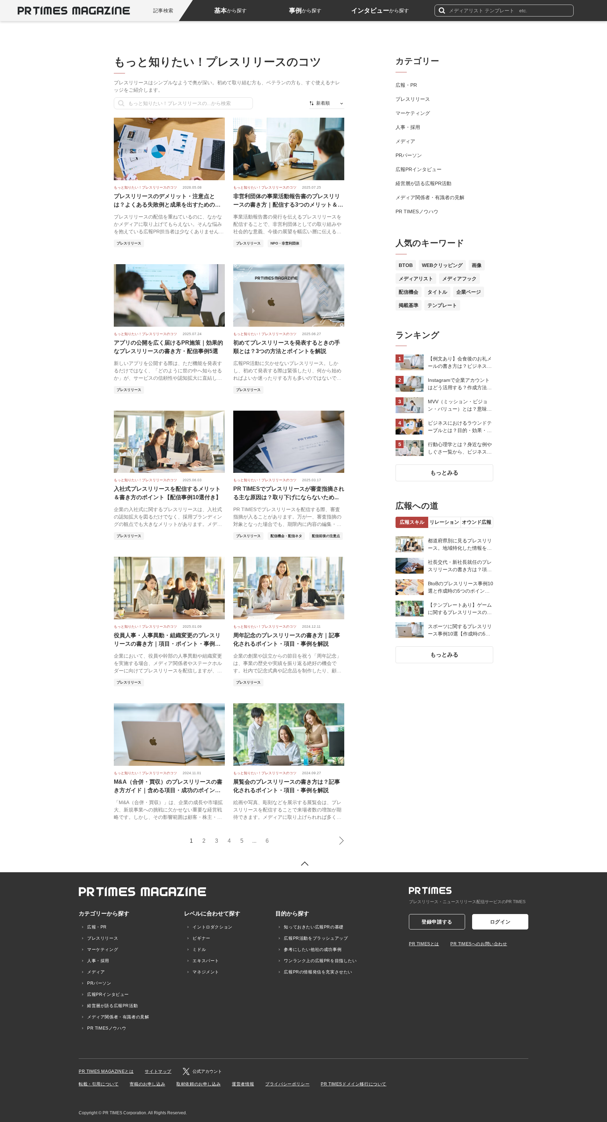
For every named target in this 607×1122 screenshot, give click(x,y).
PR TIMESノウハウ (417, 211)
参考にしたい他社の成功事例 (312, 949)
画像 (477, 265)
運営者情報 (243, 1084)
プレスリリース (129, 243)
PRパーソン (409, 155)
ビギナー (201, 938)
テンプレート (442, 305)
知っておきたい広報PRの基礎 (313, 927)
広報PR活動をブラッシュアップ (316, 938)
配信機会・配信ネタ (286, 536)
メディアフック (459, 278)
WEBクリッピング (442, 265)
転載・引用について (98, 1084)
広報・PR (406, 85)
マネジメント (205, 972)
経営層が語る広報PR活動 (423, 183)
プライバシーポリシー (287, 1084)
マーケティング (413, 113)
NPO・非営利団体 (284, 243)
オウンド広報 (476, 522)
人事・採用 (408, 127)
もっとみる (444, 473)
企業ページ (468, 292)
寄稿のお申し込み (147, 1084)
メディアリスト (416, 278)
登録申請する (437, 922)
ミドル (199, 949)
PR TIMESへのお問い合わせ (478, 944)
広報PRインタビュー (419, 169)
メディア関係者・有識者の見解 (430, 197)
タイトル (437, 292)
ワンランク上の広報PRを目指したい (320, 961)
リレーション (444, 522)
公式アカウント (207, 1071)
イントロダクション (212, 927)
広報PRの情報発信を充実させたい (318, 972)
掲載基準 (408, 305)
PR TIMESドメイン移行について (353, 1084)
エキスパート (205, 961)
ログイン (500, 922)
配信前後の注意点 (326, 536)
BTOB (406, 265)
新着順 (323, 103)
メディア (405, 141)
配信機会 (408, 292)
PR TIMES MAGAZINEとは (106, 1071)
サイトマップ (158, 1071)
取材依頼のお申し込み (198, 1084)
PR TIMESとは (424, 944)
